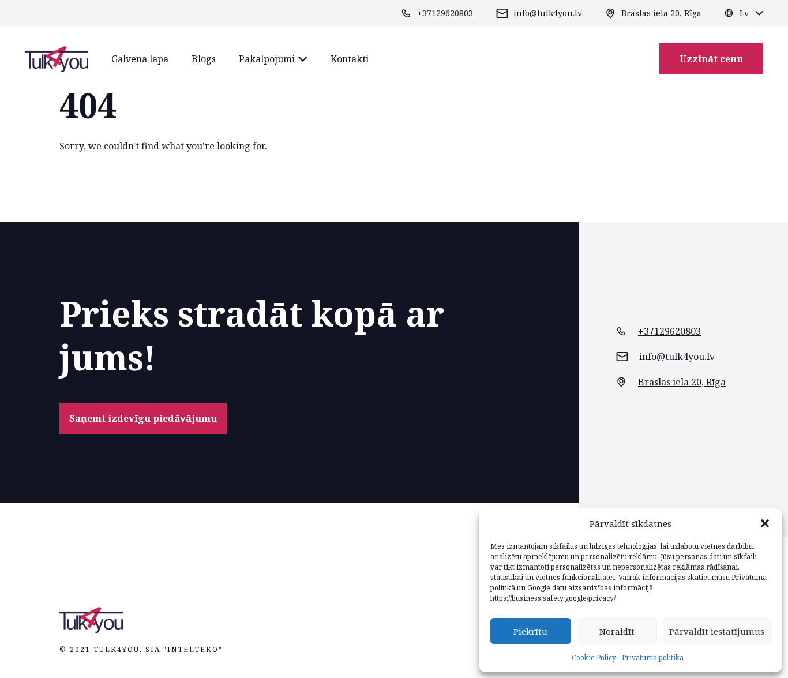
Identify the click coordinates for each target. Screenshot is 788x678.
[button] (765, 523)
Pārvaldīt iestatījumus (716, 631)
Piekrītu (530, 631)
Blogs (204, 59)
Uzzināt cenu (711, 59)
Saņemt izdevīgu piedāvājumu (143, 418)
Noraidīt (617, 631)
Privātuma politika (653, 657)
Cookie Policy (594, 657)
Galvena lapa (139, 59)
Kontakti (350, 59)
